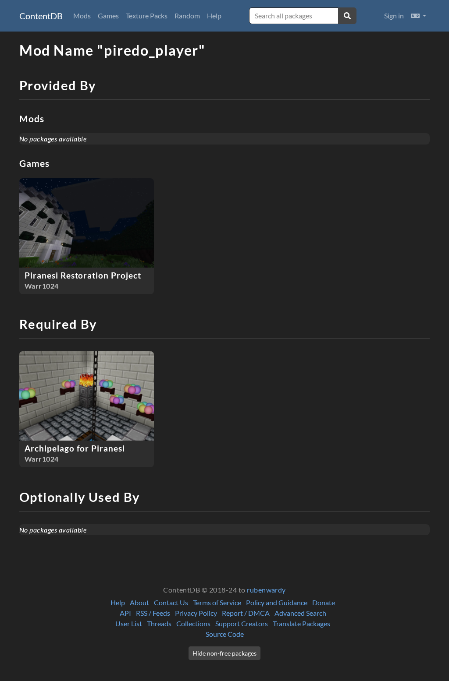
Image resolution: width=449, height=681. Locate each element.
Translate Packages (301, 623)
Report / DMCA (246, 613)
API (125, 613)
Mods (82, 15)
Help (214, 15)
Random (187, 15)
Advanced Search (300, 613)
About (139, 602)
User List (128, 623)
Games (108, 15)
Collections (193, 623)
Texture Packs (146, 15)
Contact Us (171, 602)
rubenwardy (266, 590)
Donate (323, 602)
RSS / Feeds (153, 613)
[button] (418, 16)
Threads (159, 623)
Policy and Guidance (276, 602)
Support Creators (241, 623)
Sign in (394, 15)
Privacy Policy (196, 613)
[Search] (347, 15)
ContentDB (41, 16)
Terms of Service (217, 602)
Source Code (225, 634)
